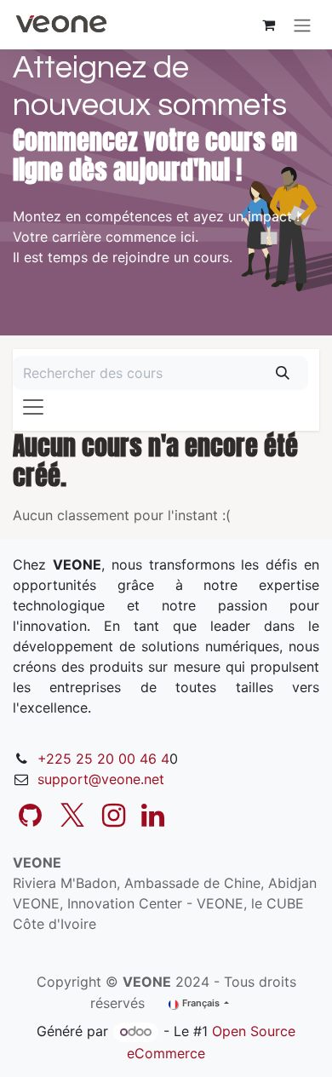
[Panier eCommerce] (268, 25)
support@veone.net (100, 779)
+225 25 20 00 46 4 (103, 758)
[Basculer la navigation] (302, 25)
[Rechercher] (282, 373)
